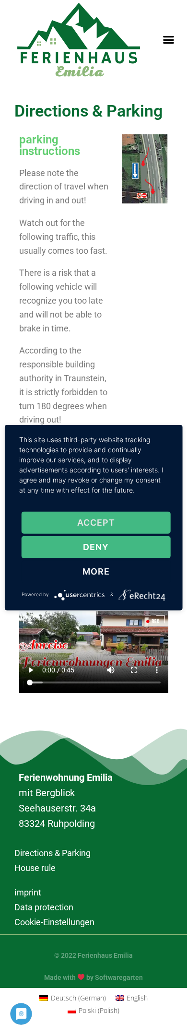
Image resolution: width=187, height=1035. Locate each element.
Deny (96, 547)
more (96, 571)
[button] (169, 40)
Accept (96, 523)
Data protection (43, 907)
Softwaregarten (119, 977)
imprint (27, 892)
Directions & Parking (52, 853)
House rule (35, 868)
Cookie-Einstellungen (54, 922)
